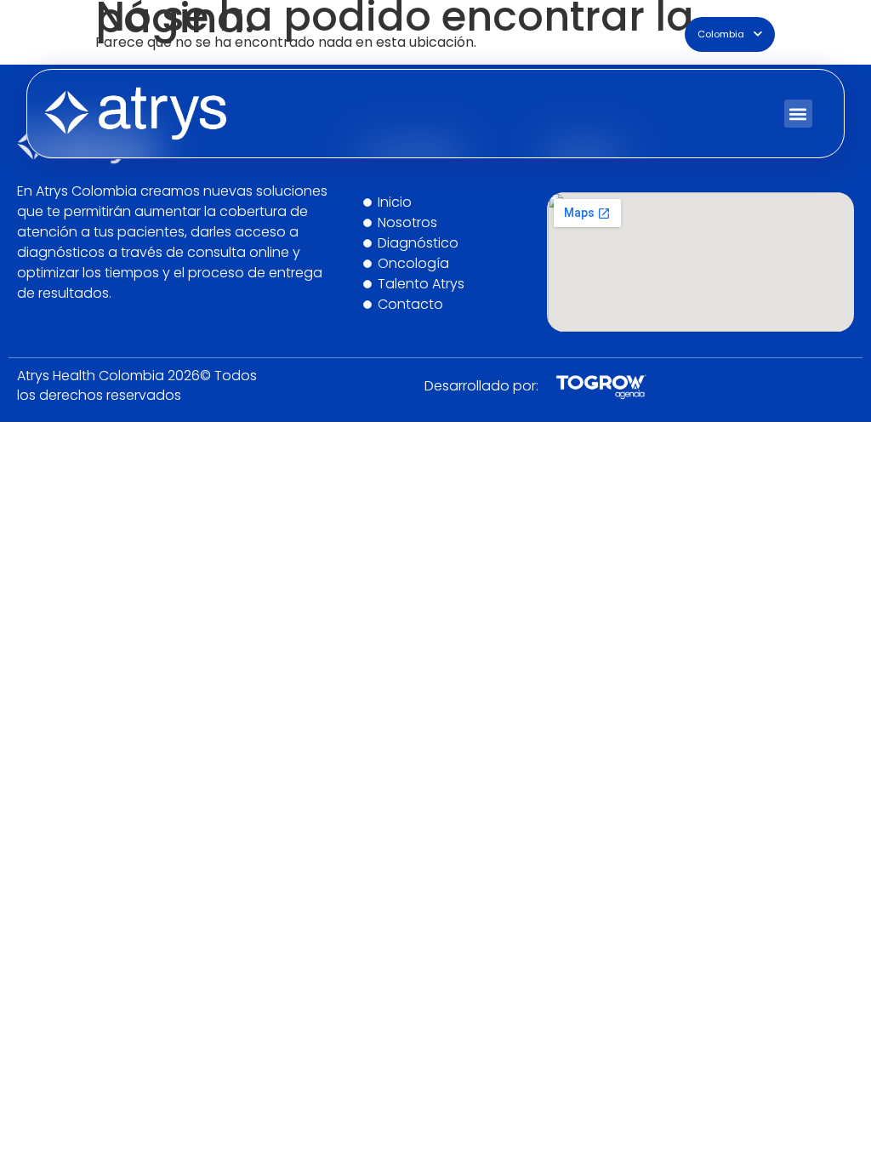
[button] (798, 114)
